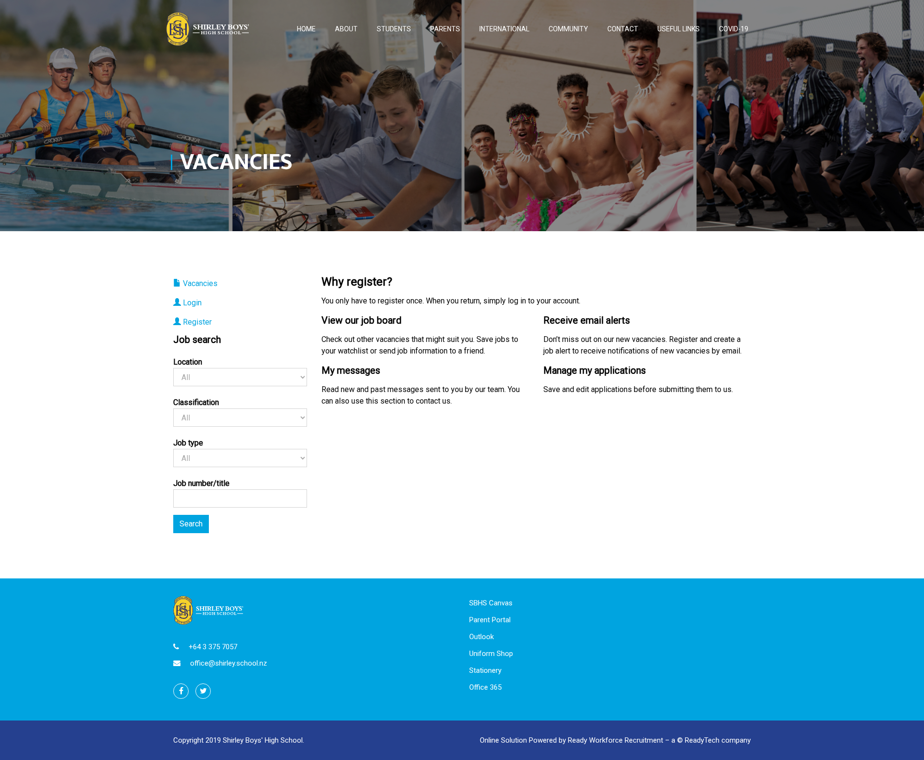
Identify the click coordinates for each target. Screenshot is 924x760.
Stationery (485, 670)
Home (306, 29)
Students (394, 29)
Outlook (481, 636)
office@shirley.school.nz (228, 663)
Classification (196, 402)
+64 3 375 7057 (213, 646)
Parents (445, 29)
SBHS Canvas (491, 603)
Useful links (678, 29)
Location (187, 362)
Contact (622, 29)
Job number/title (201, 483)
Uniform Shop (491, 653)
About (346, 29)
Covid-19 (733, 29)
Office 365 (485, 687)
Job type (188, 442)
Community (568, 29)
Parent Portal (490, 620)
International (504, 29)
